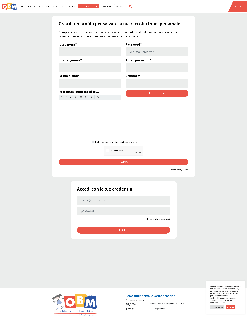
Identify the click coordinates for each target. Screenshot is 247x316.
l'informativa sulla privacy (125, 142)
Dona (22, 6)
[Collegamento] (91, 97)
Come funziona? (68, 6)
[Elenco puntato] (81, 97)
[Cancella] (75, 97)
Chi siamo (105, 6)
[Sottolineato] (70, 97)
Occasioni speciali (48, 6)
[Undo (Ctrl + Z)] (103, 97)
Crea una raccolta (89, 6)
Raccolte (32, 6)
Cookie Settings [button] (217, 307)
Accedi (237, 6)
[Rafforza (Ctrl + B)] (61, 97)
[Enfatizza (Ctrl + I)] (66, 97)
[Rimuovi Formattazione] (97, 97)
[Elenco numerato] (85, 97)
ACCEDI (123, 230)
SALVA (123, 162)
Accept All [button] (230, 307)
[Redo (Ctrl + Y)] (108, 97)
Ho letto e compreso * (116, 142)
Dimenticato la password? (158, 219)
